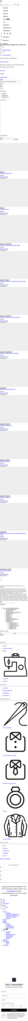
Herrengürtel (9, 937)
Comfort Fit (8, 925)
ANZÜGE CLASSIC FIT (12, 915)
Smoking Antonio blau (5, 497)
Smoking (2, 352)
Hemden (8, 613)
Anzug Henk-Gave (4, 209)
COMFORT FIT (8, 244)
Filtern (1, 79)
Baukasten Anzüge (12, 612)
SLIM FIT (2, 172)
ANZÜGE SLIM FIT (11, 917)
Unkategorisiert (11, 619)
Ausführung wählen (4, 176)
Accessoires (10, 609)
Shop (3, 70)
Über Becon (6, 941)
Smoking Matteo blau (5, 461)
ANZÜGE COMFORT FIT (12, 914)
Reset (16, 139)
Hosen (8, 615)
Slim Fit (8, 923)
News (7, 944)
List (1, 85)
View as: (2, 83)
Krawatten (8, 931)
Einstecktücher (9, 935)
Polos (8, 616)
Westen (8, 620)
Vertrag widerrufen (5, 858)
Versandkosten (11, 891)
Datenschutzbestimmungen (12, 1017)
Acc (4, 930)
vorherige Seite (3, 77)
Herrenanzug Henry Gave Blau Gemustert (10, 317)
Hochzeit (5, 939)
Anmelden (14, 1010)
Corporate (5, 945)
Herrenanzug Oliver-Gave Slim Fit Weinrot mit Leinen (13, 281)
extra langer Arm (10, 927)
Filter (2, 634)
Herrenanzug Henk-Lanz (6, 173)
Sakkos (8, 617)
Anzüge (2, 244)
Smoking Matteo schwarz (6, 425)
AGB (21, 1016)
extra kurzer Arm (10, 926)
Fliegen (7, 933)
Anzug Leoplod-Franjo (5, 570)
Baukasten (12, 623)
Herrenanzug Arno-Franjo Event (7, 389)
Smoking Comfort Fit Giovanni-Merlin (9, 353)
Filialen (7, 942)
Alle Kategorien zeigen (11, 608)
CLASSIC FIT (12, 624)
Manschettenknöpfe (10, 934)
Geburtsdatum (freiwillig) (7, 1003)
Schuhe (7, 938)
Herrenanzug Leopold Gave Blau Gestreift (10, 245)
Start (1, 70)
